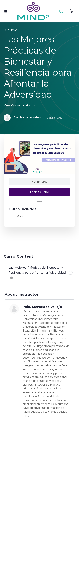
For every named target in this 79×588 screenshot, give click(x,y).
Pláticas (11, 30)
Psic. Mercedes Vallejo (42, 307)
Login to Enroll (39, 192)
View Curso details (17, 105)
